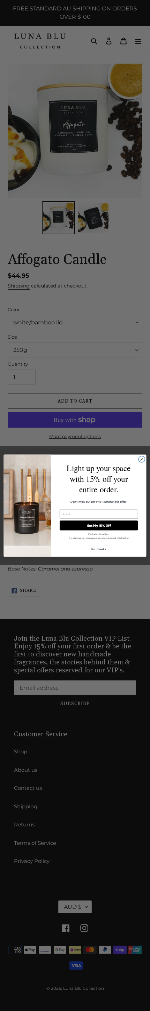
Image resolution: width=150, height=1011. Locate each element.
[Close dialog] (141, 459)
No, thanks (98, 549)
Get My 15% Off (99, 525)
